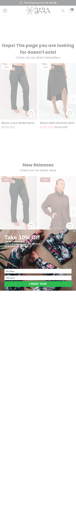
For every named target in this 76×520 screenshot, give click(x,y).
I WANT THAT (38, 283)
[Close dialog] (74, 231)
